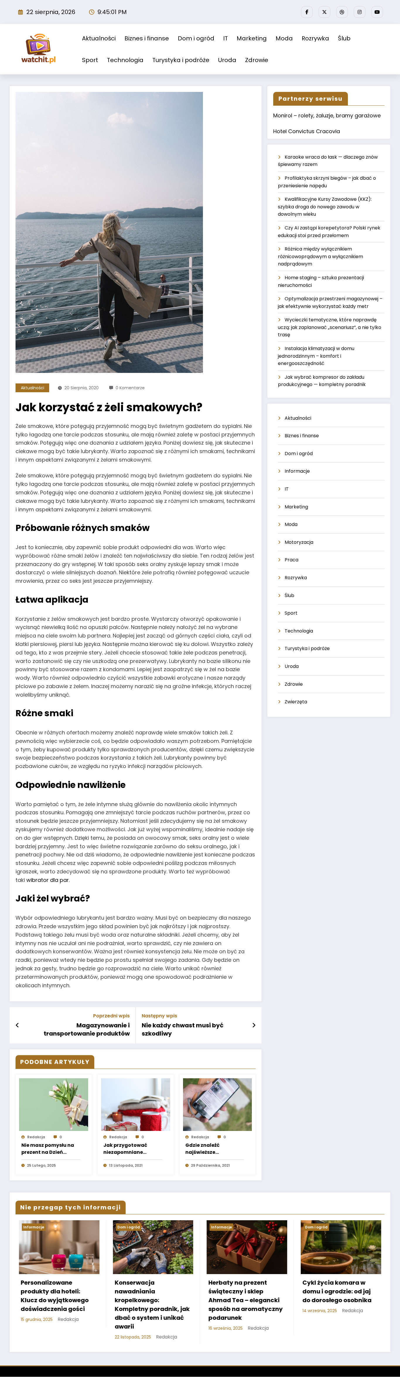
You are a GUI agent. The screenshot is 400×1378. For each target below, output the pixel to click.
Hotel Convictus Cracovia (306, 131)
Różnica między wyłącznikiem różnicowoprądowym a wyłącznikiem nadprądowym (320, 256)
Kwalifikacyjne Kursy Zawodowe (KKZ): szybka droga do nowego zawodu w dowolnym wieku (325, 206)
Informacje (297, 471)
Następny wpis (159, 1016)
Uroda (227, 60)
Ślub (344, 38)
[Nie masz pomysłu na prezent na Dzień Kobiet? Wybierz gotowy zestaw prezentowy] (53, 1104)
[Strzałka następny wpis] (254, 1025)
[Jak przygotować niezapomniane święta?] (135, 1104)
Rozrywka (315, 38)
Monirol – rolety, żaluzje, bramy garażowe (327, 115)
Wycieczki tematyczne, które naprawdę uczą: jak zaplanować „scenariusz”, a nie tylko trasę (329, 327)
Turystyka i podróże (180, 60)
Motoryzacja (299, 542)
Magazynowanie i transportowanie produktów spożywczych (87, 1029)
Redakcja (36, 1136)
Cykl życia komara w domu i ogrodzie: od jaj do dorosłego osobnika (239, 1291)
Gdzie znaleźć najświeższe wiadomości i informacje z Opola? (210, 1149)
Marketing (252, 38)
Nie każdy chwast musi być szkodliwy (182, 1029)
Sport (90, 60)
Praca (291, 559)
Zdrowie (256, 60)
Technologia (125, 60)
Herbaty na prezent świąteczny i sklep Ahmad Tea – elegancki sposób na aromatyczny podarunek (148, 1300)
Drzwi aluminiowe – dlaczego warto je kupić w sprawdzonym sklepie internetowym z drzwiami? (335, 1300)
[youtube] (377, 12)
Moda (284, 38)
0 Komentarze (130, 388)
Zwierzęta (296, 701)
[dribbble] (342, 12)
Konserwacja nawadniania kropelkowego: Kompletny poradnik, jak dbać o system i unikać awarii (55, 1304)
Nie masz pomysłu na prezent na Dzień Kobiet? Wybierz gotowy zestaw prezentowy (47, 1149)
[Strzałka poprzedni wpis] (17, 1025)
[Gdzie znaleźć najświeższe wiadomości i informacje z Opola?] (217, 1104)
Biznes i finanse (146, 38)
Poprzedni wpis (111, 1016)
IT (225, 38)
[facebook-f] (307, 12)
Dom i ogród (196, 38)
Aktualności (99, 38)
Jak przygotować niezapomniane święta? (125, 1149)
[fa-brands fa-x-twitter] (324, 12)
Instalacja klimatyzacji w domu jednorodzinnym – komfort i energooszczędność (316, 356)
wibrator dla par (47, 880)
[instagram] (359, 12)
